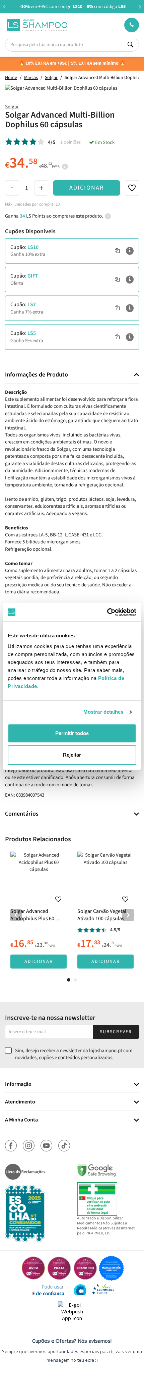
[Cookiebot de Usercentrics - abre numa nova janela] (107, 612)
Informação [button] (18, 1084)
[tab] (72, 374)
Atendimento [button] (20, 1102)
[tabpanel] (38, 910)
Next (140, 6)
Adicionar (86, 188)
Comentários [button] (22, 814)
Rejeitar (72, 755)
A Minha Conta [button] (21, 1120)
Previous (4, 6)
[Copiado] (117, 251)
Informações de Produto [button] (36, 374)
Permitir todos (72, 733)
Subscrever (116, 1032)
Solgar (12, 106)
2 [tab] (75, 980)
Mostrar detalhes (103, 712)
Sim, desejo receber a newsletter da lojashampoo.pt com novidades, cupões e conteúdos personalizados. (73, 1054)
